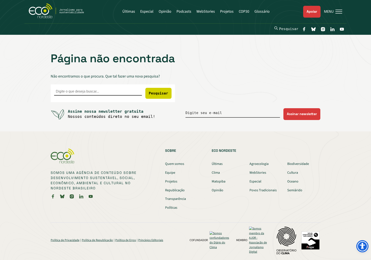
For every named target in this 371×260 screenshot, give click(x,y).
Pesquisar (288, 29)
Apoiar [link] (312, 11)
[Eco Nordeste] (59, 17)
